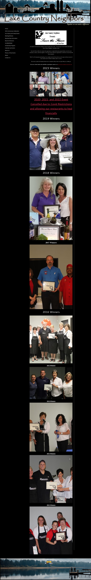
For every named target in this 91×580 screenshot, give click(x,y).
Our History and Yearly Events (12, 33)
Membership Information (11, 38)
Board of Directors (9, 40)
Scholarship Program (10, 45)
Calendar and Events (10, 48)
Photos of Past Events (10, 53)
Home (6, 28)
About (6, 55)
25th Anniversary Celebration (12, 31)
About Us (7, 50)
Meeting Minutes (9, 36)
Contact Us (7, 57)
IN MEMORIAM (8, 43)
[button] (40, 78)
